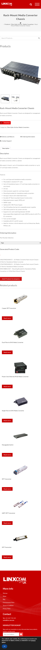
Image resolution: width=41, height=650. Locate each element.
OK (4, 646)
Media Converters (28, 24)
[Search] (39, 38)
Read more (7, 318)
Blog (4, 599)
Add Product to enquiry (11, 279)
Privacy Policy (6, 608)
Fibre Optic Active (16, 24)
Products (7, 24)
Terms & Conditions (8, 605)
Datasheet (7, 123)
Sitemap (5, 593)
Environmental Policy (8, 602)
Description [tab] (5, 148)
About (4, 596)
